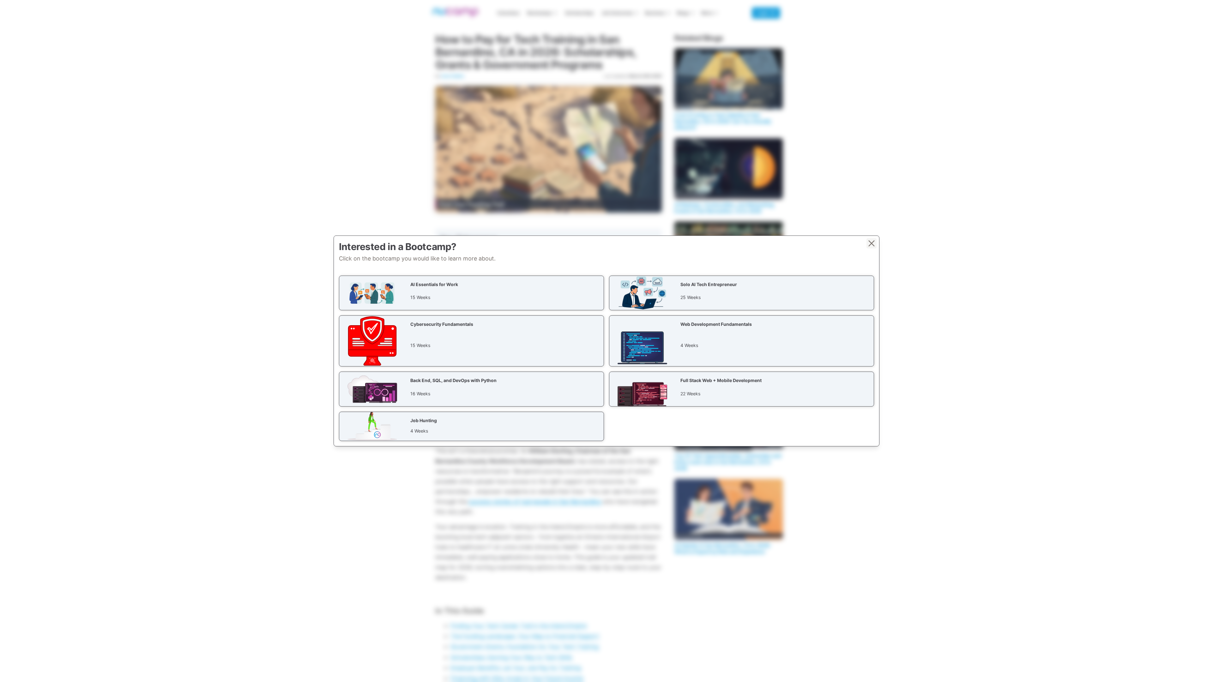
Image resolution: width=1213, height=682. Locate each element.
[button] (471, 293)
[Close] (871, 243)
